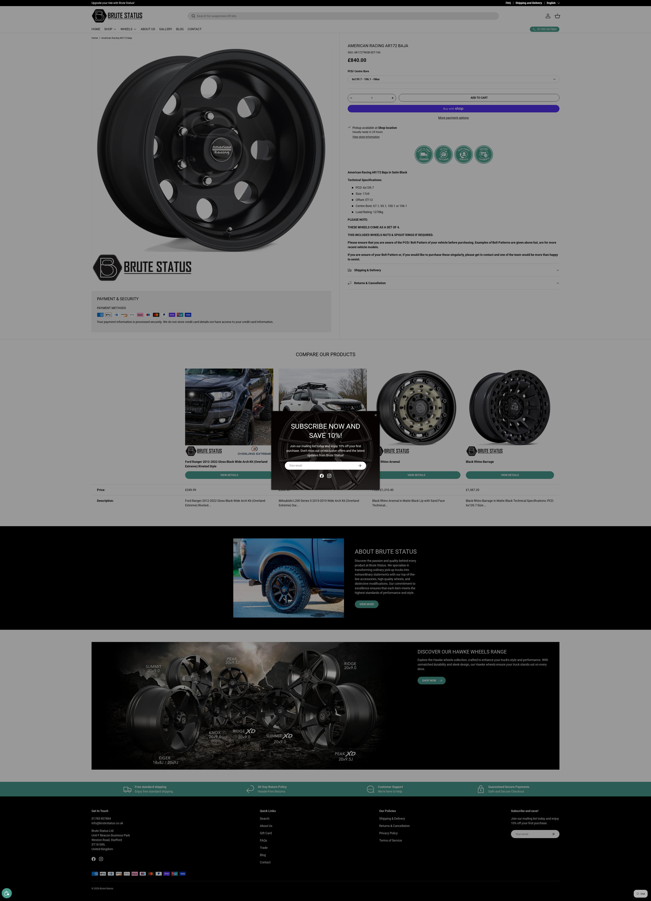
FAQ (508, 3)
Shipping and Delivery (529, 3)
